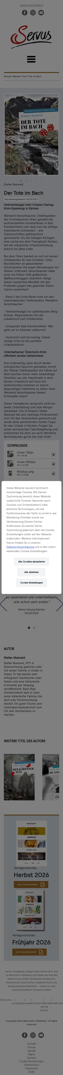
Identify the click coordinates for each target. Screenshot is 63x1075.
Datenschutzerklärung (20, 546)
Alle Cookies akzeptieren (31, 561)
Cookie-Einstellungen (31, 582)
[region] (31, 537)
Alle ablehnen (31, 572)
